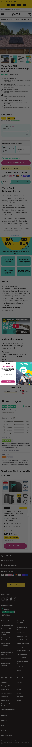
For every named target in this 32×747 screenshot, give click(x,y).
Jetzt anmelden (8, 381)
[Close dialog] (31, 363)
